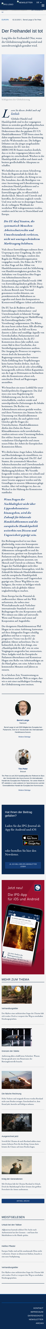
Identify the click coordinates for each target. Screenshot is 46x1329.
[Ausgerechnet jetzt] (17, 1124)
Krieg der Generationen (12, 1179)
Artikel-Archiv (23, 1201)
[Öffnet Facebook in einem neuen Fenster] (8, 23)
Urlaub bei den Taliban (12, 1225)
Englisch (15, 113)
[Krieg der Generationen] (17, 1166)
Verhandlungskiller (10, 1008)
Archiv (40, 1323)
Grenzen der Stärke (10, 1051)
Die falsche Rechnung (11, 1094)
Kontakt (38, 1308)
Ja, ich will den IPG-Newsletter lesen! (23, 865)
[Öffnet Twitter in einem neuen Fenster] (3, 23)
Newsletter (36, 1319)
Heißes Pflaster (8, 1246)
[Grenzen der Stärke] (17, 1039)
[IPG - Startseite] (7, 4)
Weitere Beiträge (24, 737)
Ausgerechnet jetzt (10, 1136)
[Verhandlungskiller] (17, 996)
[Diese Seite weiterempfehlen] (13, 23)
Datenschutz (35, 1316)
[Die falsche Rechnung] (17, 1081)
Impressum (37, 1312)
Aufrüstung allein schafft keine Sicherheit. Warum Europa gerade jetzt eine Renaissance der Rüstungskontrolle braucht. (21, 1059)
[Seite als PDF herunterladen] (19, 690)
